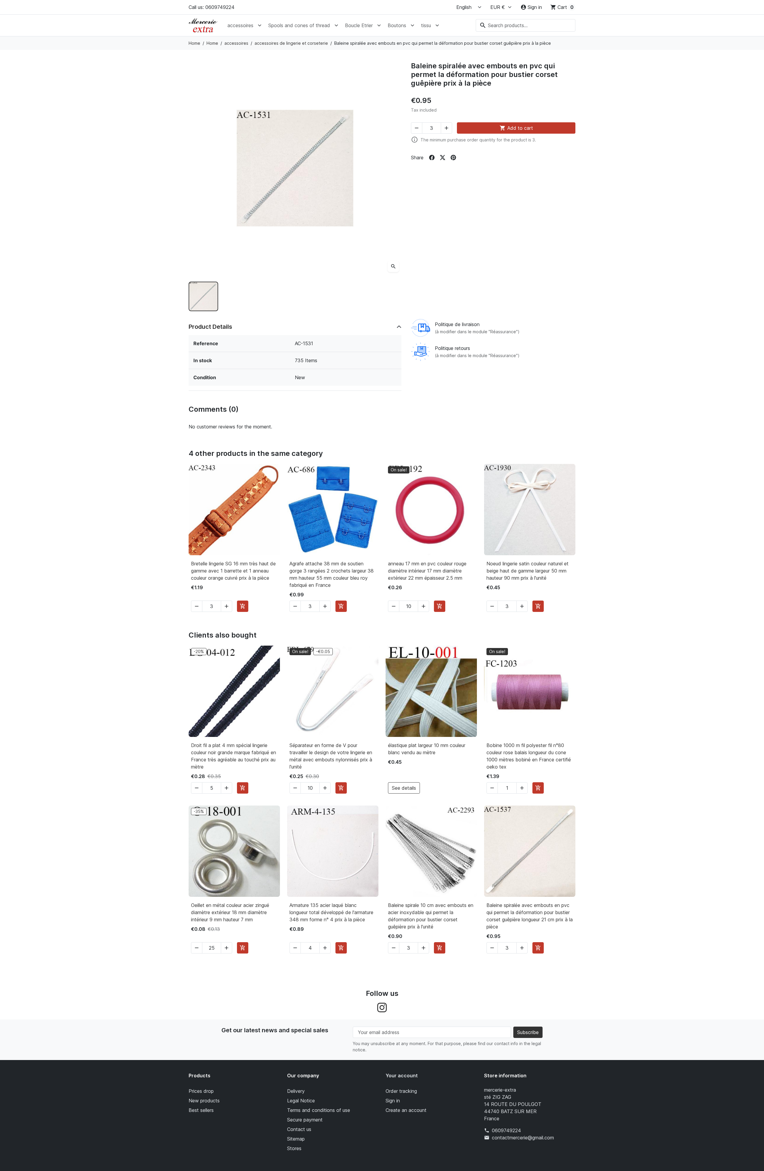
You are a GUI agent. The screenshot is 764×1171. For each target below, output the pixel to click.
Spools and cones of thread (299, 25)
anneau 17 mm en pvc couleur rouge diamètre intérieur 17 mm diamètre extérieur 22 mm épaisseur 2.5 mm (427, 571)
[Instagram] (382, 1007)
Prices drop (201, 1091)
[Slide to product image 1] (203, 296)
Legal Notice (301, 1101)
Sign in (393, 1101)
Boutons (397, 25)
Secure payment (305, 1120)
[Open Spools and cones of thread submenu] (336, 25)
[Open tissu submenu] (437, 25)
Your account (402, 1076)
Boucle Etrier (359, 25)
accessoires (240, 25)
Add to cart (516, 128)
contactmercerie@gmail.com (523, 1138)
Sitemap (296, 1139)
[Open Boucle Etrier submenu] (379, 25)
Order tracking (401, 1091)
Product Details (210, 326)
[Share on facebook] (432, 157)
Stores (294, 1148)
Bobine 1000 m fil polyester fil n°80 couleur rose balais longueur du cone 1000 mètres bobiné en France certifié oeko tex (528, 756)
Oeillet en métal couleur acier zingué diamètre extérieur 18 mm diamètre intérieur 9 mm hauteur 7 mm (230, 912)
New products (204, 1101)
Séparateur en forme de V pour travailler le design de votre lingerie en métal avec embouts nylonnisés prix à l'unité (330, 756)
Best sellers (201, 1110)
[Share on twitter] (442, 157)
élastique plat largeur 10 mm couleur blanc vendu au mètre (426, 748)
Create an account (406, 1110)
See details (404, 788)
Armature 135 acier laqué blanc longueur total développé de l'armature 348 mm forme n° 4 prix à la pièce (331, 912)
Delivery (296, 1091)
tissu (426, 25)
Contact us (299, 1129)
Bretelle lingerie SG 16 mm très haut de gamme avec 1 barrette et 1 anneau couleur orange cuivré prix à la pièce (233, 571)
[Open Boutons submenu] (412, 25)
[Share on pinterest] (453, 157)
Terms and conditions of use (318, 1110)
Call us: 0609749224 (212, 7)
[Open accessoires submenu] (260, 25)
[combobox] (525, 25)
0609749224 (506, 1130)
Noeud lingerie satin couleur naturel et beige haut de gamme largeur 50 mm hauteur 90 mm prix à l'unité (527, 571)
